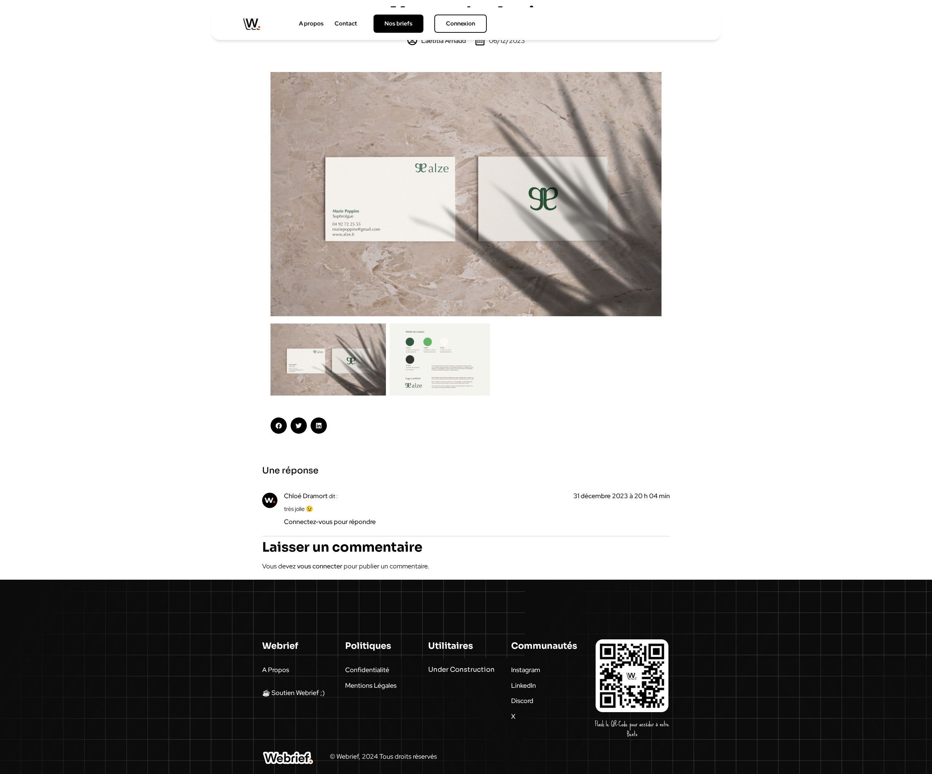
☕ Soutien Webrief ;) (293, 692)
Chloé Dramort (306, 496)
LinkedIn (523, 685)
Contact (346, 23)
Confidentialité (367, 670)
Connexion (460, 23)
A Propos (275, 670)
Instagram (525, 670)
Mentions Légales (370, 685)
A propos (311, 23)
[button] (278, 425)
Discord (522, 700)
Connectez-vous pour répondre (330, 521)
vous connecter (319, 566)
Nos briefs (398, 23)
